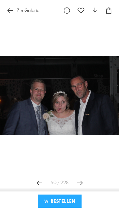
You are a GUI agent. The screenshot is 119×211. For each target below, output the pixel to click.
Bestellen (62, 201)
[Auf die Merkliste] (81, 10)
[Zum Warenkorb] (109, 10)
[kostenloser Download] (95, 10)
